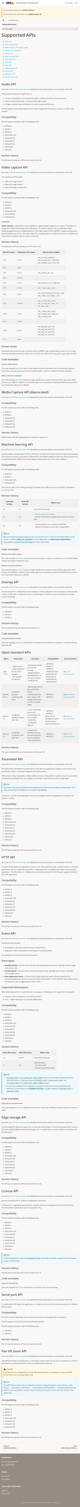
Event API (8, 65)
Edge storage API (11, 68)
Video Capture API (11, 44)
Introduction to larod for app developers (18, 542)
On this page (7, 29)
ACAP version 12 (35, 14)
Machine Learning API (12, 50)
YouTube (5, 1479)
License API (9, 71)
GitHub (20, 368)
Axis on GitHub (7, 1465)
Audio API (8, 42)
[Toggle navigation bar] (3, 2)
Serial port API (10, 74)
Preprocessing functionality (45, 514)
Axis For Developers (9, 1462)
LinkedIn (5, 1476)
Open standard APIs (12, 56)
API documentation (20, 1356)
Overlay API (9, 53)
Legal (3, 1490)
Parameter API (10, 59)
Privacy (4, 1494)
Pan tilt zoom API (11, 77)
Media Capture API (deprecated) (16, 47)
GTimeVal (38, 1080)
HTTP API (8, 62)
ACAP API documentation (18, 89)
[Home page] (3, 20)
